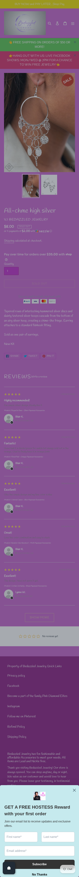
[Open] (9, 868)
